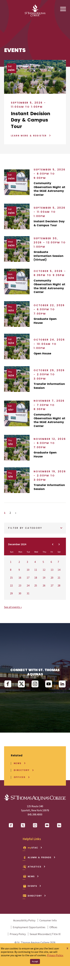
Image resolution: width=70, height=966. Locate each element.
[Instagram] (35, 684)
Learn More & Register (29, 135)
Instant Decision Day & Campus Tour (30, 120)
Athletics (34, 866)
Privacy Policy (18, 934)
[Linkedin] (62, 684)
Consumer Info (48, 920)
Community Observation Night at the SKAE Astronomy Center (49, 189)
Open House (42, 353)
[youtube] (48, 684)
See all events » (13, 607)
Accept (35, 961)
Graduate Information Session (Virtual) (48, 256)
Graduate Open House (45, 321)
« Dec (52, 544)
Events (32, 886)
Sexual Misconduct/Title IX (45, 934)
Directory (22, 770)
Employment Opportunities (29, 927)
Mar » (59, 544)
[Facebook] (7, 684)
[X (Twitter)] (21, 684)
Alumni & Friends (39, 857)
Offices (20, 777)
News (18, 763)
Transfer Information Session (49, 386)
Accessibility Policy (24, 920)
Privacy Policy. (55, 955)
